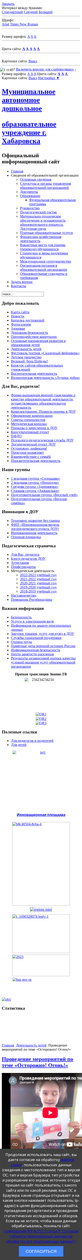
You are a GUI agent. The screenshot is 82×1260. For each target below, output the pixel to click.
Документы (29, 192)
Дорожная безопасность (29, 333)
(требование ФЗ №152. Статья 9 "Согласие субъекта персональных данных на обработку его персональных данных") (41, 1236)
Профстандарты (23, 567)
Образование (30, 196)
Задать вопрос (22, 282)
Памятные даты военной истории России (43, 646)
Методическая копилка (29, 424)
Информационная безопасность (35, 650)
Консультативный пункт (30, 432)
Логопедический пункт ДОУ (33, 444)
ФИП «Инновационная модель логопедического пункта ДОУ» (35, 527)
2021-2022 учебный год (38, 579)
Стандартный (12, 12)
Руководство (30, 208)
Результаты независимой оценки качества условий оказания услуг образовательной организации (43, 662)
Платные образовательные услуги (46, 233)
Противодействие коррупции (34, 337)
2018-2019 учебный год (38, 591)
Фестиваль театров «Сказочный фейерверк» (45, 353)
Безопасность (21, 617)
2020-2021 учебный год (38, 583)
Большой (46, 12)
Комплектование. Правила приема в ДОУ (43, 411)
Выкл (32, 61)
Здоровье (18, 328)
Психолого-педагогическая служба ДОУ (42, 440)
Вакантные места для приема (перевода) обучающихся (42, 247)
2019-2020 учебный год (38, 587)
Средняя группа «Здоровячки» (35, 487)
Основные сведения (35, 179)
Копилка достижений (27, 320)
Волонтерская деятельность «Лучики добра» (45, 378)
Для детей (18, 745)
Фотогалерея (21, 324)
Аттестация (20, 563)
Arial (5, 24)
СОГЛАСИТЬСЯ (41, 1251)
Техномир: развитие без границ (35, 520)
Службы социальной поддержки (36, 638)
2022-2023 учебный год (38, 575)
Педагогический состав (38, 212)
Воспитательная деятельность (34, 373)
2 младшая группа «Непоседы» (35, 482)
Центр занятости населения (32, 654)
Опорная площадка (26, 537)
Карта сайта (20, 312)
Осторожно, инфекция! (29, 448)
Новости (17, 316)
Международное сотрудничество (45, 261)
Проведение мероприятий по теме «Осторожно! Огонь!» (37, 1062)
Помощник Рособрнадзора (31, 599)
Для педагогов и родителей (32, 741)
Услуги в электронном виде (32, 621)
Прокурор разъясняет (27, 452)
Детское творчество (26, 357)
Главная (17, 171)
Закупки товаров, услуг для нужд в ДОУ (42, 634)
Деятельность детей (26, 349)
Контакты (18, 286)
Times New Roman (24, 24)
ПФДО (16, 436)
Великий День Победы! (29, 361)
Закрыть (8, 4)
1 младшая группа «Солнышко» (35, 478)
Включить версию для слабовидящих (45, 69)
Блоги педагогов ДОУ (28, 558)
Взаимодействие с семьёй (31, 457)
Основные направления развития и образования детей (38, 343)
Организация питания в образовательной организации (43, 267)
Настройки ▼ (49, 78)
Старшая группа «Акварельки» (35, 491)
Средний (31, 12)
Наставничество (23, 595)
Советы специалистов (28, 420)
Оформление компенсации (32, 416)
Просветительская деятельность (35, 461)
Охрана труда (21, 642)
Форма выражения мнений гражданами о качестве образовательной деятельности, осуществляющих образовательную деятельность (43, 401)
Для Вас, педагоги (25, 554)
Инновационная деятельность (34, 533)
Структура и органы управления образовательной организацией (45, 186)
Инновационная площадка (41, 815)
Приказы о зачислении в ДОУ (34, 428)
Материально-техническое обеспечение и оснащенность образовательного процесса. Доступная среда (43, 222)
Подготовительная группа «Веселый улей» (44, 495)
